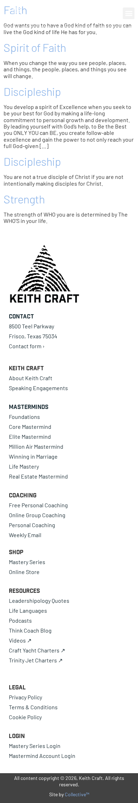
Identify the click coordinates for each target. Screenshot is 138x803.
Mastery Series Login (35, 745)
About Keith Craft (30, 378)
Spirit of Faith (35, 47)
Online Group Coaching (37, 515)
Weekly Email (25, 534)
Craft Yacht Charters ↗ (37, 650)
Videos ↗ (20, 640)
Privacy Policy (25, 697)
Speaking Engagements (38, 387)
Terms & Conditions (33, 707)
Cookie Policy (25, 717)
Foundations (24, 416)
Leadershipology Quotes (39, 600)
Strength (24, 199)
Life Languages (28, 610)
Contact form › (27, 346)
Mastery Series (27, 561)
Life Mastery (24, 466)
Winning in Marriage (33, 456)
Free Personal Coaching (38, 505)
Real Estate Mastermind (38, 476)
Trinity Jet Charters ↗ (36, 660)
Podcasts (20, 620)
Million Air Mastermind (36, 446)
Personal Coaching (32, 524)
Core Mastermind (30, 426)
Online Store (24, 571)
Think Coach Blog (30, 630)
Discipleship (32, 91)
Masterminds (28, 407)
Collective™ (77, 794)
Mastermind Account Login (42, 755)
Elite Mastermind (30, 436)
